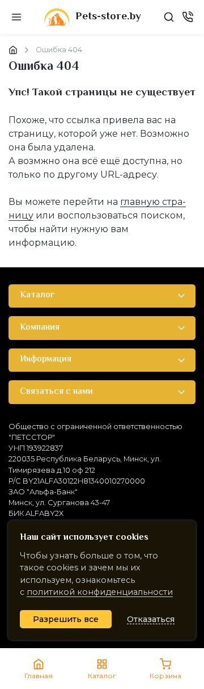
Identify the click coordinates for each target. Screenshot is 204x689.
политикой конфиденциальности (100, 592)
